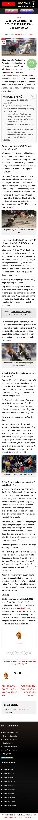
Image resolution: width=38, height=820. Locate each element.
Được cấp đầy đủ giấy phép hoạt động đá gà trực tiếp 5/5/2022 (20, 115)
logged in (19, 709)
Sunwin (11, 817)
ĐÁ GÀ (19, 17)
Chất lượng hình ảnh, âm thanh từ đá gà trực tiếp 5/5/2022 (20, 136)
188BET (21, 817)
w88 (34, 815)
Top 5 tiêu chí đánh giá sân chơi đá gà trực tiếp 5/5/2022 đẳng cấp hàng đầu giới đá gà (19, 108)
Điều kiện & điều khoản (11, 733)
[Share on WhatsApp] (8, 653)
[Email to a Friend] (21, 653)
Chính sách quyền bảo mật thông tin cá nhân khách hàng (20, 131)
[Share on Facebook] (12, 653)
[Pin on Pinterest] (26, 653)
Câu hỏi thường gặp (10, 750)
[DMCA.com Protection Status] (7, 757)
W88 (25, 664)
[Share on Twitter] (17, 653)
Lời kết (7, 140)
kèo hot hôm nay (30, 817)
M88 (15, 817)
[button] (8, 4)
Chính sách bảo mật (10, 740)
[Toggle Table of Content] (32, 97)
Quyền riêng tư (8, 743)
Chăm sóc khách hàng (10, 747)
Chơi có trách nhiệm (10, 736)
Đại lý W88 (7, 754)
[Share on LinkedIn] (30, 653)
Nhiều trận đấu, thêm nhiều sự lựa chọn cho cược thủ (20, 120)
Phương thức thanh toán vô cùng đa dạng (20, 126)
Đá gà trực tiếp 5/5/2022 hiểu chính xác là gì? (18, 101)
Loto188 (4, 817)
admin (31, 34)
